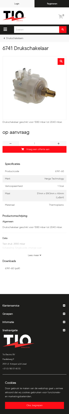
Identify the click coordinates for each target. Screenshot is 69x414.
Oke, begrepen (34, 405)
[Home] (14, 16)
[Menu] (5, 29)
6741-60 (12, 268)
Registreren (52, 3)
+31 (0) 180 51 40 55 (12, 368)
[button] (34, 306)
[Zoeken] (62, 29)
